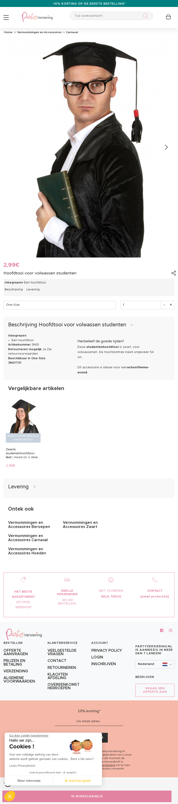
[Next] (165, 147)
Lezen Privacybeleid (22, 765)
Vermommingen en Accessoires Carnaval (28, 538)
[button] (155, 664)
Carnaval (71, 32)
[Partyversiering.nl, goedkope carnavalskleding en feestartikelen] (37, 14)
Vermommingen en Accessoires (39, 32)
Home (8, 32)
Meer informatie (29, 780)
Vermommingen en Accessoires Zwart (80, 525)
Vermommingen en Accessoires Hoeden (27, 551)
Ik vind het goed (78, 780)
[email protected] (154, 596)
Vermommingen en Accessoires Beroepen (29, 525)
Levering (33, 289)
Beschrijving (14, 289)
